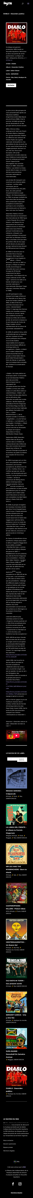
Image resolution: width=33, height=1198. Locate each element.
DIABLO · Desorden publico (13, 14)
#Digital (8, 835)
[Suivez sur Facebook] (13, 1184)
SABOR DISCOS (21, 759)
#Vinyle (8, 796)
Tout (10, 759)
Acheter (11, 85)
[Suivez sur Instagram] (20, 1184)
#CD (7, 911)
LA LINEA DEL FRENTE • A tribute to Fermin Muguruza (16, 830)
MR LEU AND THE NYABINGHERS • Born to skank (16, 869)
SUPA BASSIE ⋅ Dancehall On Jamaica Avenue (15, 1054)
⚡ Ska (20, 796)
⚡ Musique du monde (19, 1020)
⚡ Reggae (9, 1059)
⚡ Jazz (14, 875)
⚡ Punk (14, 796)
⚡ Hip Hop (15, 947)
